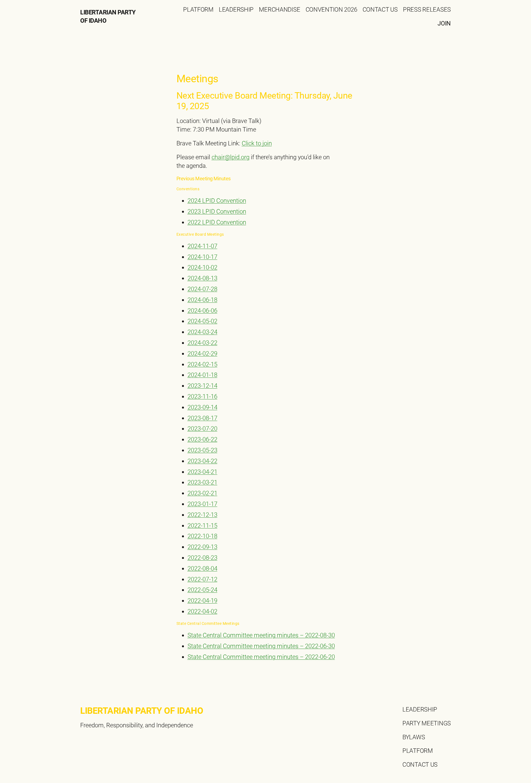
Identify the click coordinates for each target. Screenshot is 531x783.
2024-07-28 (202, 289)
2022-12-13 (202, 514)
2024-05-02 (202, 321)
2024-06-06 (202, 310)
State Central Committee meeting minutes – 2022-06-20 (261, 656)
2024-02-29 (202, 353)
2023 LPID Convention (217, 211)
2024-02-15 (202, 364)
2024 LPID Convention (217, 200)
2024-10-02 (202, 267)
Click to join (257, 143)
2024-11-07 (202, 246)
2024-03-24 (202, 331)
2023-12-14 (202, 385)
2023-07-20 (202, 428)
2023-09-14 (202, 407)
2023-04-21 (202, 471)
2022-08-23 (202, 557)
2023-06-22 (202, 439)
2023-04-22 (202, 461)
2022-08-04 (202, 568)
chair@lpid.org (230, 157)
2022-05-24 (202, 589)
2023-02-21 (202, 493)
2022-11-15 (202, 525)
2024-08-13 (202, 278)
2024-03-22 (202, 342)
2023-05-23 (202, 450)
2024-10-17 (202, 256)
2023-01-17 (202, 503)
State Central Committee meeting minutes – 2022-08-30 (261, 635)
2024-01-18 (202, 374)
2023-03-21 (202, 482)
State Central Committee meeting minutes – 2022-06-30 (261, 646)
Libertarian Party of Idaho (141, 710)
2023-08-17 (202, 418)
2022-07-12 (202, 579)
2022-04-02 (202, 611)
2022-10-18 (202, 536)
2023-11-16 (202, 396)
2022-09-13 (202, 546)
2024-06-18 (202, 299)
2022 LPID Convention (217, 222)
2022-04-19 (202, 600)
